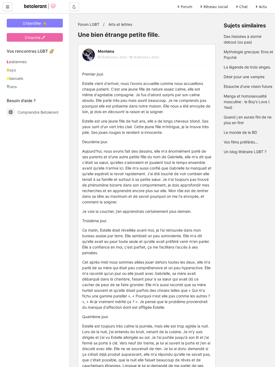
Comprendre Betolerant (38, 112)
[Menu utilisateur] (7, 6)
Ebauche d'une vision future (248, 86)
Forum (186, 6)
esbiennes (17, 61)
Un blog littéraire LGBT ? (245, 151)
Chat (243, 6)
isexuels (15, 78)
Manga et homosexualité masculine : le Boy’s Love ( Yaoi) (247, 102)
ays (11, 70)
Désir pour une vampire (244, 76)
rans (12, 86)
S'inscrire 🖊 (35, 37)
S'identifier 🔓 (35, 23)
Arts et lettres (120, 24)
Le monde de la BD (240, 132)
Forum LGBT (88, 24)
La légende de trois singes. (247, 67)
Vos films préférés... (241, 142)
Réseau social (216, 6)
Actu (263, 6)
